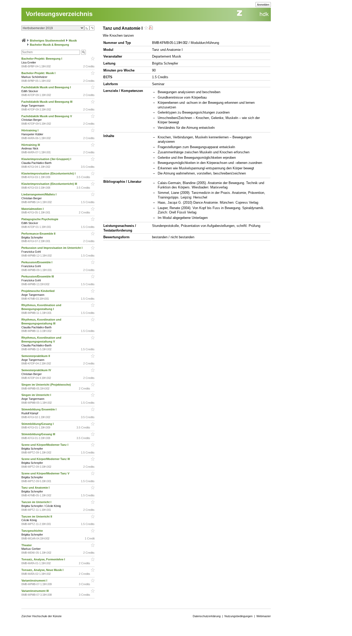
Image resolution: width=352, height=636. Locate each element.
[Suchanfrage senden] (83, 52)
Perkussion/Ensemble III (38, 276)
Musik (73, 40)
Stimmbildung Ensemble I (39, 409)
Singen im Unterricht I (36, 394)
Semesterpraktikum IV (36, 370)
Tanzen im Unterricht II (37, 516)
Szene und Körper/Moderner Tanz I (45, 444)
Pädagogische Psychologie (40, 219)
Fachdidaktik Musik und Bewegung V (47, 116)
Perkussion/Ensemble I (37, 262)
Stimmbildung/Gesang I (37, 423)
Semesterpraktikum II (36, 355)
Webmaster (263, 616)
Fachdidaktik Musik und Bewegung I (46, 87)
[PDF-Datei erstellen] (151, 28)
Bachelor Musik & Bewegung (49, 44)
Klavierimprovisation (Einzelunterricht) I (48, 173)
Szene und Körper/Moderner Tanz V (45, 473)
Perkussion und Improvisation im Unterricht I (52, 247)
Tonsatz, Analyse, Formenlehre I (43, 559)
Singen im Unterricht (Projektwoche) (46, 384)
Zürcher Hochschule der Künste (41, 616)
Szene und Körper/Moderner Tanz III (46, 458)
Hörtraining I (30, 130)
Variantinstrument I (34, 580)
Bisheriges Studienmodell (47, 40)
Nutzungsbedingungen (238, 616)
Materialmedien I (32, 208)
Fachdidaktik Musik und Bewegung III (47, 101)
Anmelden (263, 4)
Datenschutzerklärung (207, 616)
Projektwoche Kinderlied (38, 290)
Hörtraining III (31, 144)
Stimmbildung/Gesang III (38, 434)
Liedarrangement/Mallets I (39, 194)
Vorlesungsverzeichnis (59, 13)
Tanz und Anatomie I (35, 487)
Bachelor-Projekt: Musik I (38, 73)
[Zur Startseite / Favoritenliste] (23, 40)
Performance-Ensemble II (38, 233)
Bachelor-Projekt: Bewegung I (42, 58)
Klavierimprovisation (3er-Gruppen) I (46, 159)
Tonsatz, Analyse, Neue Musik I (42, 569)
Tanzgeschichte (32, 530)
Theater (26, 545)
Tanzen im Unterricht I (36, 502)
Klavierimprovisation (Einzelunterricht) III (49, 183)
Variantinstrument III (35, 590)
